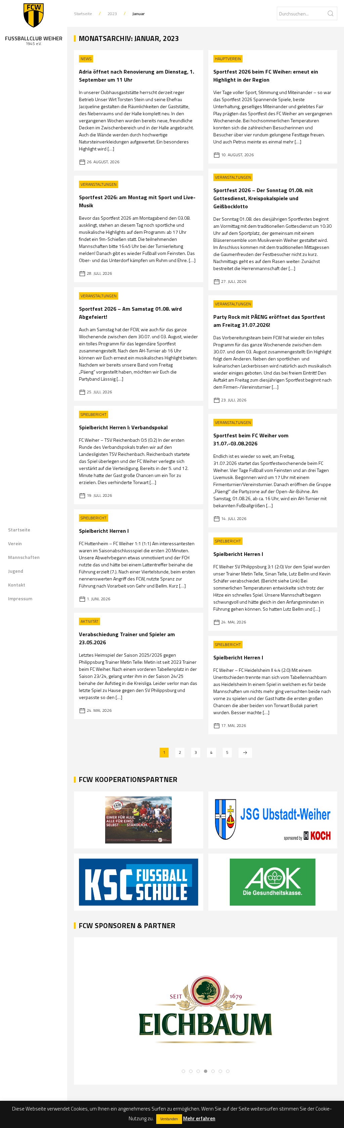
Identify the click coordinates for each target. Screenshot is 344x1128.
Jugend (15, 570)
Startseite (19, 529)
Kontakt (16, 584)
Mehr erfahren (199, 1118)
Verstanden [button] (169, 1119)
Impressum (20, 598)
